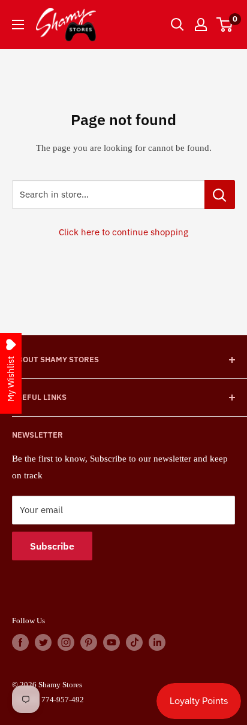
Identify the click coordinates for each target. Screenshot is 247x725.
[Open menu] (18, 24)
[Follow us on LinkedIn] (157, 642)
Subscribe (52, 546)
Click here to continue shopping (123, 232)
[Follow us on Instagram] (66, 642)
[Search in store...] (219, 194)
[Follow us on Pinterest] (88, 642)
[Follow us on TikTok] (134, 642)
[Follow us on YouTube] (111, 642)
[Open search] (177, 24)
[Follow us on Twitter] (43, 642)
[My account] (201, 24)
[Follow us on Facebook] (20, 642)
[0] (225, 24)
